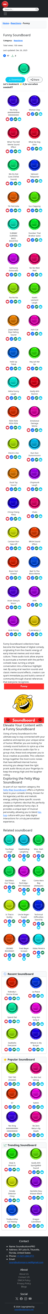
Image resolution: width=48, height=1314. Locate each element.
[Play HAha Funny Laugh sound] (13, 382)
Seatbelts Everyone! (12, 1044)
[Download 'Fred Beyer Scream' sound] (24, 959)
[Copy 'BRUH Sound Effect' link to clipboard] (32, 548)
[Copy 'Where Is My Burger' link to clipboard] (34, 1049)
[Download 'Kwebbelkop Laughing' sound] (24, 859)
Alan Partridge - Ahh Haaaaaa (24, 883)
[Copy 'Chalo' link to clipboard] (32, 516)
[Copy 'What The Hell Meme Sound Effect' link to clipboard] (11, 151)
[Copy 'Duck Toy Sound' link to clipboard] (11, 489)
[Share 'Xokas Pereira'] (42, 952)
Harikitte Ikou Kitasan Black (36, 1192)
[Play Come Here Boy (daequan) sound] (38, 871)
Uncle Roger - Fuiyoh (24, 915)
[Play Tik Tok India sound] (13, 197)
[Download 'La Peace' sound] (42, 996)
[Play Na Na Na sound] (13, 288)
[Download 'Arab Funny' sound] (19, 634)
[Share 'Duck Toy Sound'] (15, 489)
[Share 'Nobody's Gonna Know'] (14, 998)
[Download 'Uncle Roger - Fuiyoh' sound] (24, 925)
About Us (24, 1273)
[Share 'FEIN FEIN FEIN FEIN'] (15, 427)
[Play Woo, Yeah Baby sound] (38, 840)
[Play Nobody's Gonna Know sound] (12, 983)
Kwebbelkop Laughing (24, 850)
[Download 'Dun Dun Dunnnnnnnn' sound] (40, 460)
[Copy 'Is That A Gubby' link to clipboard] (9, 921)
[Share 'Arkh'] (36, 605)
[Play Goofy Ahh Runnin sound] (34, 382)
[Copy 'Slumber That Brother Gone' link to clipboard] (32, 240)
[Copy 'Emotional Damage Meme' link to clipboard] (32, 430)
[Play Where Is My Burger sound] (36, 1034)
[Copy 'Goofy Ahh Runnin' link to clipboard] (32, 398)
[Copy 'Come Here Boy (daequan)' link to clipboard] (38, 890)
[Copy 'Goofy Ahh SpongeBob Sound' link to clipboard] (34, 1172)
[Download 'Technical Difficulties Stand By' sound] (38, 927)
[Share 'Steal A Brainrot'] (14, 1170)
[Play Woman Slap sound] (34, 101)
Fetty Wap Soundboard (14, 789)
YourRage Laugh (9, 850)
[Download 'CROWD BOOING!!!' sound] (9, 959)
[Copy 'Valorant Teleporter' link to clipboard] (32, 181)
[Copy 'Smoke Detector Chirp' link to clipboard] (10, 1200)
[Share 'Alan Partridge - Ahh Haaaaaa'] (28, 890)
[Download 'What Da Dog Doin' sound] (40, 149)
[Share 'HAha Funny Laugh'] (15, 398)
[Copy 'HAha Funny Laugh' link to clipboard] (11, 398)
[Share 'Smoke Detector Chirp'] (14, 1200)
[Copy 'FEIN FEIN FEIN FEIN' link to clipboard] (11, 427)
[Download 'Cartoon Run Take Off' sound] (19, 548)
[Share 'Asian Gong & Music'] (15, 607)
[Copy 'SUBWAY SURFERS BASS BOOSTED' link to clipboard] (11, 245)
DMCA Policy (24, 1280)
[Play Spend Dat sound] (12, 1008)
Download (16, 79)
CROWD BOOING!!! (9, 949)
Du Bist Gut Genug (36, 1078)
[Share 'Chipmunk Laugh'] (36, 489)
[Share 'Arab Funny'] (15, 634)
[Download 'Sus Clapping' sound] (40, 210)
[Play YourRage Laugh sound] (9, 840)
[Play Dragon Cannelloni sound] (36, 1210)
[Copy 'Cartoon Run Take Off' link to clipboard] (11, 548)
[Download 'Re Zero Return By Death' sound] (42, 1135)
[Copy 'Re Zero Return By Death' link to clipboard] (34, 1135)
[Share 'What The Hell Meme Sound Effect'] (15, 151)
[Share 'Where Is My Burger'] (38, 1049)
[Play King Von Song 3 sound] (36, 1008)
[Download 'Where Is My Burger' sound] (42, 1049)
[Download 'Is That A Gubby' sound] (9, 925)
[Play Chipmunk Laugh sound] (34, 473)
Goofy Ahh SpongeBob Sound (36, 1165)
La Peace (36, 991)
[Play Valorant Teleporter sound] (34, 165)
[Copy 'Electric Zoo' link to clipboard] (11, 457)
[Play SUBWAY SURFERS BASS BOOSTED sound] (13, 224)
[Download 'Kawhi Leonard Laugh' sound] (40, 307)
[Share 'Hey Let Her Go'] (36, 368)
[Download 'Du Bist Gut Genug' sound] (42, 1084)
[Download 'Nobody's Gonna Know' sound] (18, 998)
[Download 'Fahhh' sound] (42, 1107)
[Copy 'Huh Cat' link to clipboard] (32, 334)
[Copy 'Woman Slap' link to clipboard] (32, 114)
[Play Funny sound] (24, 69)
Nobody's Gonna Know (12, 993)
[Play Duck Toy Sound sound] (13, 473)
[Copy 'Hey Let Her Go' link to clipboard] (32, 368)
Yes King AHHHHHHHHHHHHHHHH (12, 1128)
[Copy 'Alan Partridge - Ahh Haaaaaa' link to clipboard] (24, 890)
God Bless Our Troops (10, 881)
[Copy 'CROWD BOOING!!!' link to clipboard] (9, 955)
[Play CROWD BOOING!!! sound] (9, 939)
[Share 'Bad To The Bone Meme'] (36, 578)
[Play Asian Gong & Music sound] (13, 592)
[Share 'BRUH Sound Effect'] (36, 548)
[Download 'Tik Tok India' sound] (19, 210)
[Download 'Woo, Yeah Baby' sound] (38, 859)
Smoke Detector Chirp (12, 1193)
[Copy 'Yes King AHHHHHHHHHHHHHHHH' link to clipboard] (11, 119)
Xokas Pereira (39, 948)
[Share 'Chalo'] (36, 516)
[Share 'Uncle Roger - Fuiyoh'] (28, 921)
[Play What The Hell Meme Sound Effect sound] (13, 133)
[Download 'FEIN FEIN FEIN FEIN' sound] (19, 427)
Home (6, 23)
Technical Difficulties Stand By (38, 917)
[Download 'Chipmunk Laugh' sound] (40, 489)
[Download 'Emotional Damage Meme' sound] (40, 430)
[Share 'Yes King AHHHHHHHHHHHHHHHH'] (15, 119)
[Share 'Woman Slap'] (36, 114)
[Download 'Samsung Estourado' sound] (19, 275)
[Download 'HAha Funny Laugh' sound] (19, 398)
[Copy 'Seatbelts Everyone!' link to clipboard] (10, 1049)
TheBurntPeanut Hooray (12, 1220)
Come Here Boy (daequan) (39, 883)
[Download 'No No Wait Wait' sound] (40, 275)
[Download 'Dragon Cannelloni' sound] (42, 1226)
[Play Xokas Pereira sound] (38, 939)
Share (36, 79)
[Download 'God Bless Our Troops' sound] (9, 891)
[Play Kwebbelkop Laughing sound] (24, 840)
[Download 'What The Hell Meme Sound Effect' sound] (19, 151)
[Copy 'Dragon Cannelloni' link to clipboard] (34, 1226)
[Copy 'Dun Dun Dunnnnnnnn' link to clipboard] (32, 460)
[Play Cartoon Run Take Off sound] (13, 533)
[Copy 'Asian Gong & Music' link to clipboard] (11, 607)
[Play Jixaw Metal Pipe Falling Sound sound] (13, 320)
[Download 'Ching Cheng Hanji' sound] (19, 519)
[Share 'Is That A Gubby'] (13, 921)
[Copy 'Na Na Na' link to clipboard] (11, 301)
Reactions (16, 23)
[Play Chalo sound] (34, 503)
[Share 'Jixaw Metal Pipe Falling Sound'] (15, 339)
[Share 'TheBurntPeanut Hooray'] (14, 1226)
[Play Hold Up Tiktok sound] (13, 353)
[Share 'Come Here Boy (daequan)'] (42, 890)
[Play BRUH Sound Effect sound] (34, 533)
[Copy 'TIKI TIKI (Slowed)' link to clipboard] (10, 1084)
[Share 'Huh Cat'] (36, 334)
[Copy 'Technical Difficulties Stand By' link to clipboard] (38, 924)
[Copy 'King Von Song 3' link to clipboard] (34, 1024)
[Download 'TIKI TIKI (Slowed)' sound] (18, 1084)
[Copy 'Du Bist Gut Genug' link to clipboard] (34, 1084)
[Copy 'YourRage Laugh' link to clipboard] (9, 856)
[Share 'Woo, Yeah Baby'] (42, 856)
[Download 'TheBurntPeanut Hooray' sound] (18, 1226)
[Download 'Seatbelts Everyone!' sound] (18, 1049)
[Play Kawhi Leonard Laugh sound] (34, 288)
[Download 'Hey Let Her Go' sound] (40, 368)
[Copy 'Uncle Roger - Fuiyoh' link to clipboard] (24, 921)
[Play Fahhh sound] (36, 1094)
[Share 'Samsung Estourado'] (15, 275)
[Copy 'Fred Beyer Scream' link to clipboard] (24, 955)
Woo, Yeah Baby (38, 850)
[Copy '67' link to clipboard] (10, 1107)
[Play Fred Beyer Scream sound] (24, 939)
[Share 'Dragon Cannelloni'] (38, 1226)
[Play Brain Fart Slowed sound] (13, 562)
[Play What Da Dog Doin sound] (34, 133)
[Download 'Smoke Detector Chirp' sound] (18, 1200)
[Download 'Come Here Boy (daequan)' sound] (38, 893)
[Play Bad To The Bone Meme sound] (34, 562)
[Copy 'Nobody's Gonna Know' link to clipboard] (10, 998)
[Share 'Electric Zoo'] (15, 457)
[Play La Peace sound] (36, 983)
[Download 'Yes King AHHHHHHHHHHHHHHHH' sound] (19, 119)
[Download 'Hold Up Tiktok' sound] (19, 368)
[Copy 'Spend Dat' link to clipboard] (10, 1021)
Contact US (24, 1277)
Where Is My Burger (36, 1044)
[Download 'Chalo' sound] (40, 516)
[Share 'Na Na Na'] (15, 301)
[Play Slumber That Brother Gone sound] (34, 224)
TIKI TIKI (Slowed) (12, 1078)
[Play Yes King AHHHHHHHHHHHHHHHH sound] (13, 101)
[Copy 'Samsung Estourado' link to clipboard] (11, 275)
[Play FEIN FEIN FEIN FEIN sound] (13, 412)
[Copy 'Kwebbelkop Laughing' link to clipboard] (24, 856)
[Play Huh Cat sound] (34, 320)
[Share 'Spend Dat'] (14, 1021)
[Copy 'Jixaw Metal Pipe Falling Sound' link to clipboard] (11, 339)
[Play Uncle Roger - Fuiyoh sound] (24, 905)
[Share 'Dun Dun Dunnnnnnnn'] (36, 460)
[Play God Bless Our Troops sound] (9, 871)
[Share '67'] (14, 1107)
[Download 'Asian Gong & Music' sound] (19, 607)
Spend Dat (12, 1017)
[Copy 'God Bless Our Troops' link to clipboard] (9, 887)
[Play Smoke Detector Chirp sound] (12, 1182)
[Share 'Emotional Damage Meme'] (36, 430)
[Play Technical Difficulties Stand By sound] (38, 905)
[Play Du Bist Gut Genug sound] (36, 1068)
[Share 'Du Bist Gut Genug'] (38, 1084)
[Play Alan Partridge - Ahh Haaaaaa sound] (24, 871)
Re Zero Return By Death (36, 1128)
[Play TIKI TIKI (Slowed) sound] (12, 1068)
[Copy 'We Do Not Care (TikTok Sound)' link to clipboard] (11, 183)
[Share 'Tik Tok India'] (15, 210)
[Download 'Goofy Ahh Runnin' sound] (40, 398)
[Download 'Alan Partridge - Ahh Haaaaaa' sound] (24, 893)
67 (12, 1103)
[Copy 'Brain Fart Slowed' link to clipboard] (11, 578)
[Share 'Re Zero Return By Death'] (38, 1135)
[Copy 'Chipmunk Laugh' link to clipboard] (32, 489)
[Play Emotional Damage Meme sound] (34, 412)
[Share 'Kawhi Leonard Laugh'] (36, 307)
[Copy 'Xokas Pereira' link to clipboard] (38, 952)
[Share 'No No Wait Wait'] (36, 275)
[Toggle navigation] (5, 13)
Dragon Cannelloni (36, 1220)
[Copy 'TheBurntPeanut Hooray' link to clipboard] (10, 1226)
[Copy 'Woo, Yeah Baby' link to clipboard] (38, 856)
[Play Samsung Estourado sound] (13, 259)
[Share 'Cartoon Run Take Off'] (15, 548)
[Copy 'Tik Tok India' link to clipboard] (11, 210)
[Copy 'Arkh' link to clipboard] (32, 605)
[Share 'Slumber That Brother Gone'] (36, 240)
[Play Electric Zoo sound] (13, 444)
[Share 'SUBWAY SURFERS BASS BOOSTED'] (15, 245)
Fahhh (36, 1103)
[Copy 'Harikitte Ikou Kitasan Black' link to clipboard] (34, 1198)
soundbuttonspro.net (24, 1309)
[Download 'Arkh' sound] (40, 605)
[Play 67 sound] (12, 1094)
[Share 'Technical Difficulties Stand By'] (42, 924)
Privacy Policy (24, 1283)
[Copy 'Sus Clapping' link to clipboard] (32, 210)
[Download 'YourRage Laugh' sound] (9, 859)
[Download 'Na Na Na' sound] (19, 301)
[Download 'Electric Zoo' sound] (19, 457)
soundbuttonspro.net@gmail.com (26, 1262)
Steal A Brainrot (12, 1164)
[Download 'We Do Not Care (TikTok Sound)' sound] (19, 183)
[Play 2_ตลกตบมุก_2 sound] (34, 621)
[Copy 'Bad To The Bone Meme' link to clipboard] (32, 578)
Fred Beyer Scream (24, 949)
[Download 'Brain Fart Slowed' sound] (19, 578)
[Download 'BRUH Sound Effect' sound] (40, 548)
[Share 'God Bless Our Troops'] (13, 887)
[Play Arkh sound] (34, 592)
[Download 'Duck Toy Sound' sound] (19, 489)
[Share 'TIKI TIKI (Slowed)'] (14, 1084)
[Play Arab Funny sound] (13, 621)
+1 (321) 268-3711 (25, 1256)
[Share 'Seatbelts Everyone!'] (14, 1049)
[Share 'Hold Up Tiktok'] (15, 368)
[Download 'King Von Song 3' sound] (42, 1024)
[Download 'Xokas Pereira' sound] (38, 956)
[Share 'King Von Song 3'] (38, 1024)
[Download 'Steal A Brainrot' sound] (18, 1170)
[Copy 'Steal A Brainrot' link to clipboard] (10, 1170)
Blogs (24, 1286)
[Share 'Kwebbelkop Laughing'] (28, 856)
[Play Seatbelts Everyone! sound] (12, 1034)
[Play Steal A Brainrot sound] (12, 1154)
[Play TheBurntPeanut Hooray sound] (12, 1210)
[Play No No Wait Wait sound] (34, 259)
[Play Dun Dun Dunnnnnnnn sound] (34, 444)
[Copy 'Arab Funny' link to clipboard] (11, 634)
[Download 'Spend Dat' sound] (18, 1021)
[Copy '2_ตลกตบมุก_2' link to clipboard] (32, 634)
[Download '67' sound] (18, 1107)
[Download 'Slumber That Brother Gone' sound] (40, 240)
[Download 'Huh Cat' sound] (40, 334)
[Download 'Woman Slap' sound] (40, 114)
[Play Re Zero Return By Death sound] (36, 1117)
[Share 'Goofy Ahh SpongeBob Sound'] (38, 1172)
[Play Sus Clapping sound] (34, 197)
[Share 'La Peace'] (38, 996)
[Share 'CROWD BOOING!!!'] (13, 955)
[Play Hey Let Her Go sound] (34, 353)
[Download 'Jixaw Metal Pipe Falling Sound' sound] (19, 339)
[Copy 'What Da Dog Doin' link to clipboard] (32, 149)
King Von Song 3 (36, 1018)
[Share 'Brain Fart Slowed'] (15, 578)
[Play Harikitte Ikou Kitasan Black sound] (36, 1182)
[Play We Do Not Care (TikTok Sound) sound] (13, 165)
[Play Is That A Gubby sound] (9, 905)
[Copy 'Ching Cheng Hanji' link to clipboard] (11, 519)
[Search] (37, 9)
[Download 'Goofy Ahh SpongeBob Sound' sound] (42, 1172)
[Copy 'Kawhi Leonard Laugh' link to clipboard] (32, 307)
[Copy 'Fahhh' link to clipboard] (34, 1107)
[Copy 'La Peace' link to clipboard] (34, 996)
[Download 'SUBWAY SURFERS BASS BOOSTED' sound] (19, 245)
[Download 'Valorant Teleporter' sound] (40, 181)
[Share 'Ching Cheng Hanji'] (15, 519)
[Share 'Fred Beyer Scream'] (28, 955)
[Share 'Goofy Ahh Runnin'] (36, 398)
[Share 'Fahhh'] (38, 1107)
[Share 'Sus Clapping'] (36, 210)
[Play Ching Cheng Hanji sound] (13, 503)
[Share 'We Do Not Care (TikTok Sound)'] (15, 183)
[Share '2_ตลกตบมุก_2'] (36, 634)
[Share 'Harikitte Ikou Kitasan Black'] (38, 1198)
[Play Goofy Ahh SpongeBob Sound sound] (36, 1154)
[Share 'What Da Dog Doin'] (36, 149)
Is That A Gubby (9, 915)
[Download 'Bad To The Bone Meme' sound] (40, 578)
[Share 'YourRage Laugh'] (13, 856)
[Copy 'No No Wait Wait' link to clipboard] (32, 275)
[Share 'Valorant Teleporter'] (36, 181)
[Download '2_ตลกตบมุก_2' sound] (40, 634)
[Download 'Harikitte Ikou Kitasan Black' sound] (42, 1198)
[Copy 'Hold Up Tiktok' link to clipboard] (11, 368)
